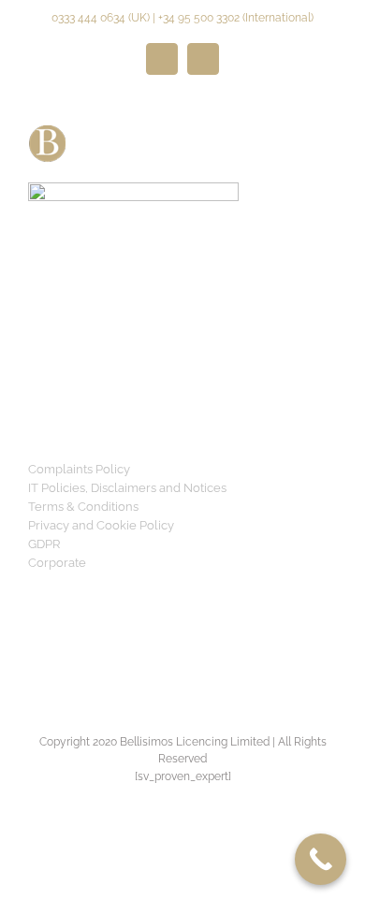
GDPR (44, 544)
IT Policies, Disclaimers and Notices (127, 488)
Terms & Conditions (83, 507)
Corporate (57, 563)
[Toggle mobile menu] (329, 135)
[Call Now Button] (320, 859)
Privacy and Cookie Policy (101, 525)
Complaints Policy (79, 469)
